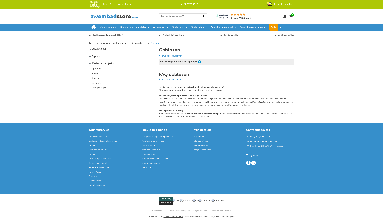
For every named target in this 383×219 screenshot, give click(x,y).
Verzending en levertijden (100, 158)
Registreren (199, 136)
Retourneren (94, 154)
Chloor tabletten (148, 145)
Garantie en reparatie (98, 163)
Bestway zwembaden (150, 163)
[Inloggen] (284, 16)
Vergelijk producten (202, 149)
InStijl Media (225, 210)
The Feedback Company (174, 216)
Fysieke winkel (95, 180)
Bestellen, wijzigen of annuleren (103, 141)
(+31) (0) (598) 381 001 (261, 136)
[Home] (93, 27)
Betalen (92, 145)
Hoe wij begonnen (97, 185)
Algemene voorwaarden (99, 167)
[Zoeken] (203, 16)
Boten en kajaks (138, 43)
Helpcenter (121, 43)
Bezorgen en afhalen (98, 149)
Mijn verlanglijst (201, 145)
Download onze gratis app (152, 141)
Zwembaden (146, 167)
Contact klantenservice (99, 136)
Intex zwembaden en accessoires (155, 158)
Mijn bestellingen (201, 141)
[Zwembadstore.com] (95, 4)
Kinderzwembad (148, 154)
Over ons (93, 176)
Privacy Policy (95, 172)
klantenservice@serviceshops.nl (264, 141)
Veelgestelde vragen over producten (157, 136)
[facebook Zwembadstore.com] (248, 163)
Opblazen (155, 43)
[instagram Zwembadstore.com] (253, 163)
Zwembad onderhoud (150, 149)
